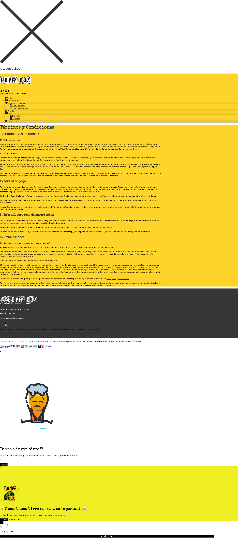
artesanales (10, 330)
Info (10, 113)
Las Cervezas (18, 106)
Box (16, 330)
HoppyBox (52, 330)
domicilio (45, 330)
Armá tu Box (14, 100)
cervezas (27, 330)
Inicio (11, 98)
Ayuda (10, 111)
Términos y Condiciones (129, 341)
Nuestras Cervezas (17, 103)
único (97, 330)
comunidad (38, 330)
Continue (4, 519)
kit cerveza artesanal (63, 330)
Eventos (16, 119)
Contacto (12, 121)
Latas (72, 330)
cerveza (20, 330)
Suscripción (79, 330)
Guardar (4, 464)
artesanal (3, 330)
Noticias (17, 116)
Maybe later (14, 519)
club (31, 330)
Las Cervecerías (20, 108)
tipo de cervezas (89, 330)
